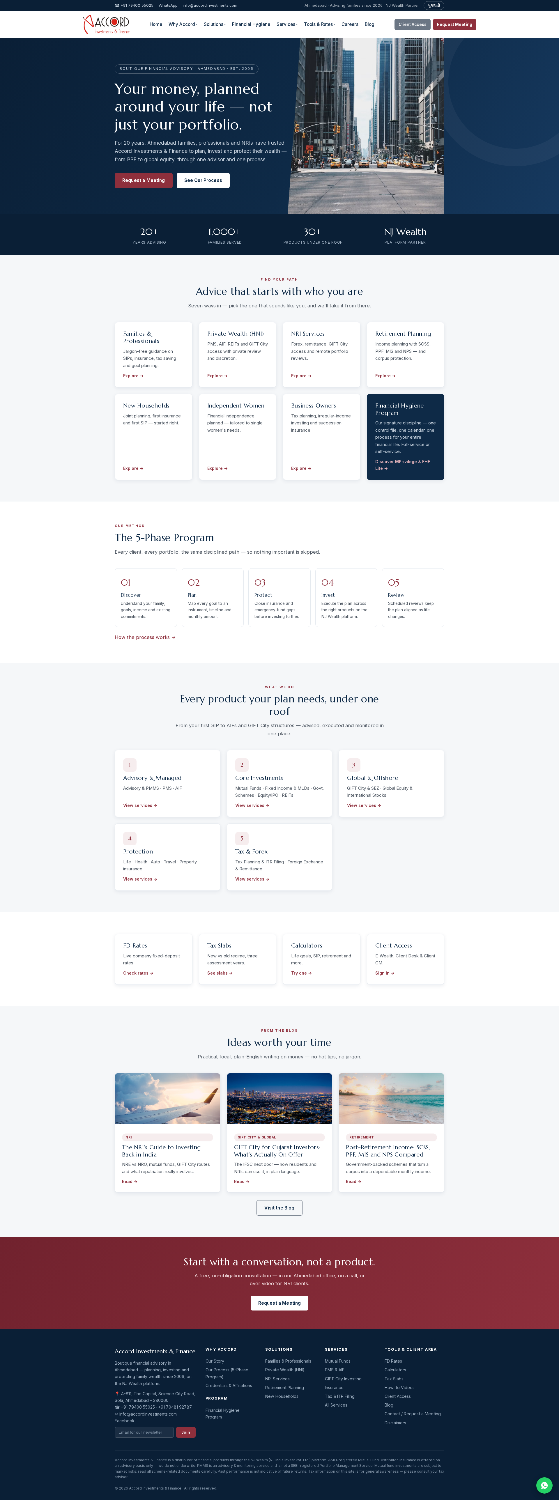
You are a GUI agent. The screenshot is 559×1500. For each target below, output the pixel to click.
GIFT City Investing (343, 1378)
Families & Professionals (141, 337)
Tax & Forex (251, 851)
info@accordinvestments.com (210, 5)
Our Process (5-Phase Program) (227, 1373)
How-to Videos (400, 1387)
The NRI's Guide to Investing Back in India (161, 1151)
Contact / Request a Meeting (413, 1413)
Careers (350, 24)
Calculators (395, 1369)
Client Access (413, 24)
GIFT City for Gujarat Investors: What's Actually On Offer (277, 1151)
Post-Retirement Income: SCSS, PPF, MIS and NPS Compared (388, 1151)
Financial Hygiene (251, 24)
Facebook (125, 1420)
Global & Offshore (372, 778)
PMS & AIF (334, 1369)
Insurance (334, 1387)
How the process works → (145, 637)
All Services (336, 1404)
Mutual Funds (338, 1361)
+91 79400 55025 (138, 1407)
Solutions (215, 24)
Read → (129, 1181)
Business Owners (313, 405)
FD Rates (393, 1361)
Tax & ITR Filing (340, 1396)
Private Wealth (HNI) (235, 333)
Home (156, 24)
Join (185, 1432)
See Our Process (203, 180)
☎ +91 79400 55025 (134, 5)
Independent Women (236, 405)
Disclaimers (395, 1422)
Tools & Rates (319, 24)
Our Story (215, 1361)
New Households (146, 405)
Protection (138, 851)
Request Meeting (454, 24)
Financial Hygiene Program (399, 409)
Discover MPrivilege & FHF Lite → (402, 465)
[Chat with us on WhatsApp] (544, 1485)
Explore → (133, 375)
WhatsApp (168, 5)
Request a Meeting (143, 180)
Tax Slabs (394, 1378)
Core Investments (259, 778)
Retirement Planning (403, 333)
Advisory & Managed (152, 778)
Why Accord (183, 24)
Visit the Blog (279, 1208)
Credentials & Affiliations (229, 1385)
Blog (369, 24)
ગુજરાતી (434, 5)
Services (287, 24)
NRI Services (308, 333)
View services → (140, 805)
